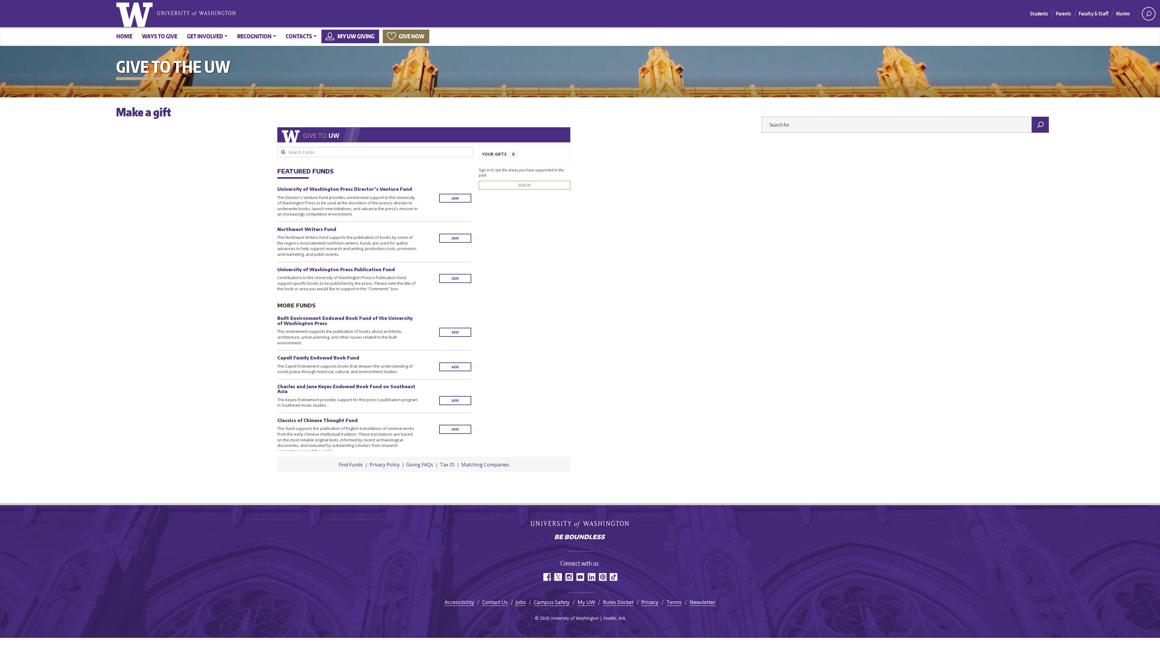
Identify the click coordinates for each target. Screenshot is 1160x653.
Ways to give (159, 36)
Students (1039, 14)
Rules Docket (618, 602)
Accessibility (459, 602)
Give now (411, 36)
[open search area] (1148, 14)
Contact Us (495, 602)
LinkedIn (591, 577)
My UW (586, 602)
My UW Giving (355, 36)
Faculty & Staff (1093, 14)
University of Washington (135, 13)
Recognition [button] (254, 36)
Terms (674, 602)
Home (124, 36)
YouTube (580, 577)
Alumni (1123, 14)
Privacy (650, 602)
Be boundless (580, 537)
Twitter (558, 577)
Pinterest (602, 577)
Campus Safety (552, 602)
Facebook (547, 577)
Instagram (569, 577)
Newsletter (702, 602)
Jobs (521, 602)
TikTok (614, 577)
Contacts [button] (299, 36)
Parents (1063, 14)
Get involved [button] (205, 36)
